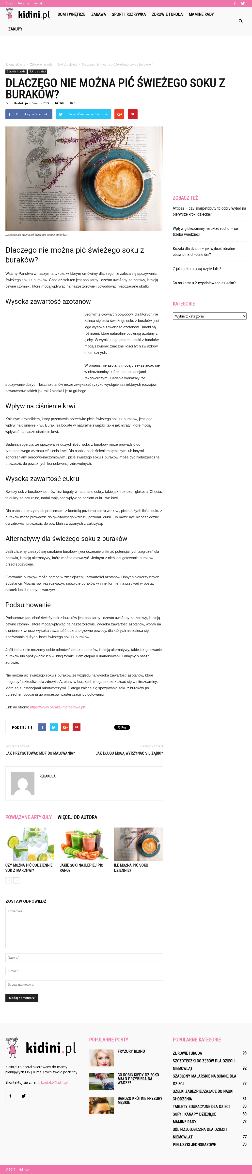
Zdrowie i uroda (167, 14)
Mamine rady (201, 14)
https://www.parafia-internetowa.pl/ (57, 707)
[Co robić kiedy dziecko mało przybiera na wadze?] (101, 1081)
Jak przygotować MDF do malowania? (40, 753)
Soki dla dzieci (37, 71)
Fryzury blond (131, 1051)
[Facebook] (234, 3)
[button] (241, 22)
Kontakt (38, 3)
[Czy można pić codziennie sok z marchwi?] (29, 844)
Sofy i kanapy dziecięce (194, 1114)
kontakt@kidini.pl (54, 1082)
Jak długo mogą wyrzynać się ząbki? (129, 753)
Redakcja (21, 103)
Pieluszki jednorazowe (194, 1144)
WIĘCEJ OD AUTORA (77, 817)
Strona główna (15, 64)
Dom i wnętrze (71, 14)
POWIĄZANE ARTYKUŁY (28, 817)
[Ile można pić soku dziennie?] (138, 844)
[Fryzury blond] (101, 1058)
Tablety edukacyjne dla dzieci (201, 1106)
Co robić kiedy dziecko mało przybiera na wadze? (138, 1079)
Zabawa (98, 14)
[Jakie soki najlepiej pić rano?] (84, 844)
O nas (9, 3)
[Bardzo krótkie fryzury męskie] (101, 1105)
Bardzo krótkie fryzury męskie (140, 1100)
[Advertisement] (126, 49)
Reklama (23, 3)
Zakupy (15, 29)
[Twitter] (243, 3)
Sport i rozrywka (129, 14)
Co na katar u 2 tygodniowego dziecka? (204, 282)
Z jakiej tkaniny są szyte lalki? (197, 268)
